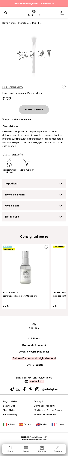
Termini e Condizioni (45, 414)
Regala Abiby (10, 401)
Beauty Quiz (9, 405)
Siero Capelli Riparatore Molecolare (20, 296)
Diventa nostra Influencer (34, 351)
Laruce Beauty (12, 87)
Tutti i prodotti (34, 365)
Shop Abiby (9, 410)
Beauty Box (39, 401)
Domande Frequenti (44, 405)
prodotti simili (23, 119)
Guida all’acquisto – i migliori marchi (34, 358)
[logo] (34, 13)
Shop (13, 23)
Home (5, 23)
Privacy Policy (10, 414)
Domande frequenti (34, 345)
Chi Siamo (34, 338)
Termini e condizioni (28, 440)
